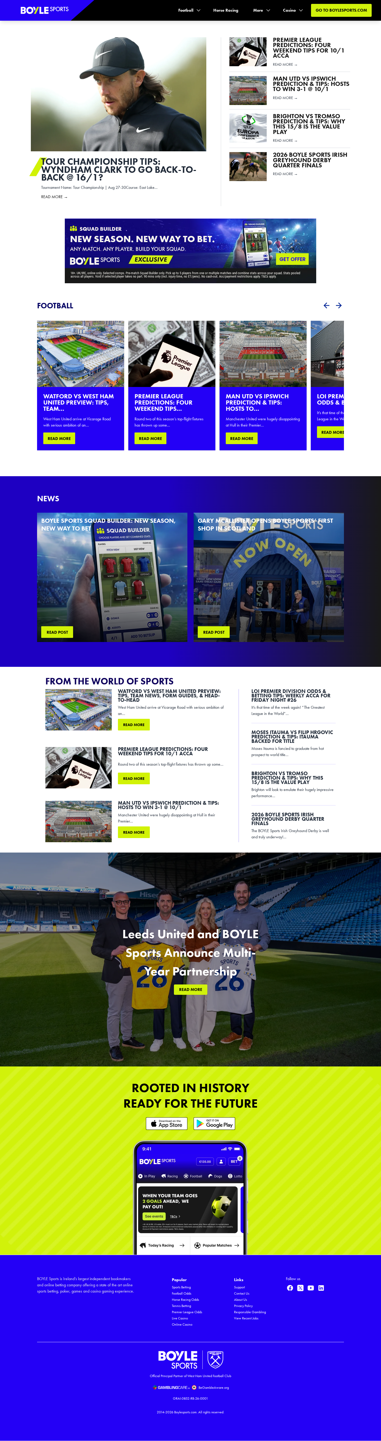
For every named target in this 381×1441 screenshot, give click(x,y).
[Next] (339, 305)
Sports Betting (181, 1287)
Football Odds (181, 1293)
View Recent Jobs (246, 1318)
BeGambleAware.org (214, 1387)
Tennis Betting (181, 1306)
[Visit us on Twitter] (300, 1288)
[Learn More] (166, 1123)
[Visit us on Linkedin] (321, 1288)
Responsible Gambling (250, 1312)
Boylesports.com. (185, 1412)
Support (239, 1287)
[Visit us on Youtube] (311, 1288)
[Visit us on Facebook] (290, 1288)
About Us (240, 1299)
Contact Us (241, 1293)
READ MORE (59, 438)
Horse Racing (225, 10)
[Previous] (326, 305)
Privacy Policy (243, 1306)
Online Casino (182, 1324)
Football (185, 10)
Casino (289, 10)
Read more (134, 724)
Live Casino (180, 1318)
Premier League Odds (187, 1312)
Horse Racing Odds (185, 1299)
